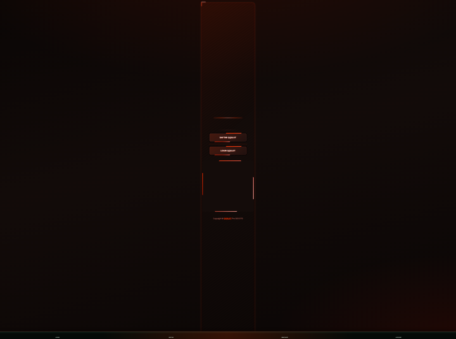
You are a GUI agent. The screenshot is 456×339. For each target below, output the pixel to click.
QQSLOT (228, 218)
